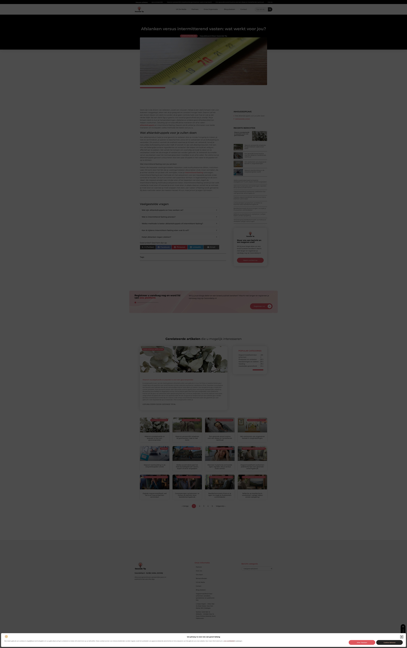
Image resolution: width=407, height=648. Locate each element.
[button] (402, 637)
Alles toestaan (362, 642)
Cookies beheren (390, 642)
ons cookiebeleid (229, 641)
